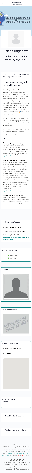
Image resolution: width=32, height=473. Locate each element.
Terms (8, 455)
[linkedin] (17, 460)
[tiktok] (20, 460)
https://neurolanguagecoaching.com (13, 156)
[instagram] (14, 460)
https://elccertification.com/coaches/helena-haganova (16, 238)
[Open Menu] (3, 2)
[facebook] (11, 460)
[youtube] (23, 460)
